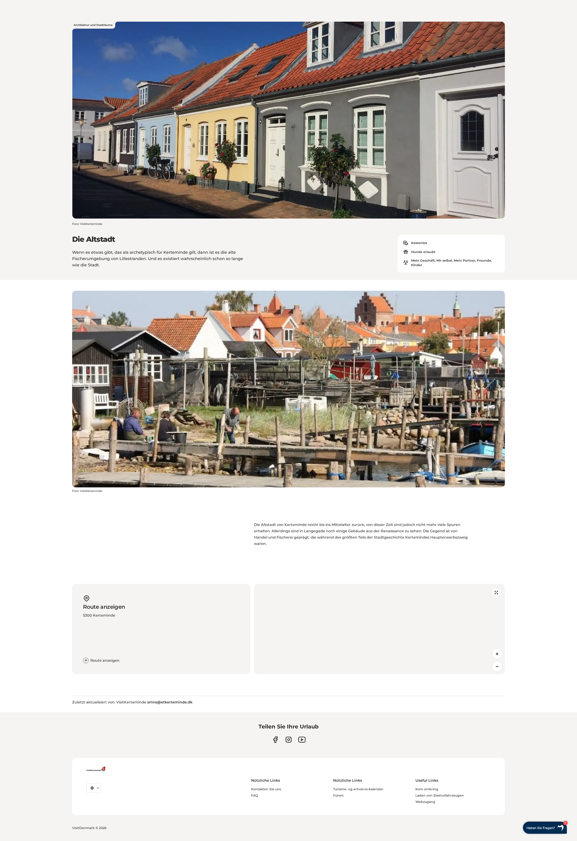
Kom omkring (426, 789)
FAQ (254, 795)
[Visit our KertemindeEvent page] (302, 740)
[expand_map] (496, 592)
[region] (379, 629)
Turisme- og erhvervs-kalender (358, 789)
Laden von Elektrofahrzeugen (439, 795)
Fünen (338, 795)
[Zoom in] (497, 653)
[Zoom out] (497, 666)
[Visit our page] (275, 740)
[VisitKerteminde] (96, 769)
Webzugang (425, 802)
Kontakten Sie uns (266, 789)
